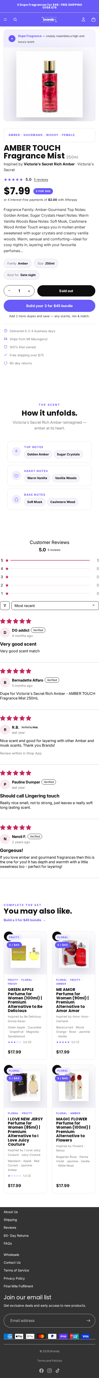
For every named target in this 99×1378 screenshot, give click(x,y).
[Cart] (93, 19)
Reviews (10, 1227)
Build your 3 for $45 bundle (49, 306)
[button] (49, 560)
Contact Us (12, 1262)
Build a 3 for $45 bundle (25, 920)
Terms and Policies (49, 1360)
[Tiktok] (57, 1370)
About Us (11, 1212)
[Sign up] (88, 1321)
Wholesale (11, 1255)
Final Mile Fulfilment (18, 1286)
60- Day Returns (16, 1235)
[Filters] (5, 605)
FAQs (8, 1243)
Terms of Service (16, 1270)
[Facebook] (41, 1370)
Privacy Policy (14, 1278)
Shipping (10, 1220)
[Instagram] (49, 1370)
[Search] (15, 19)
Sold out (66, 291)
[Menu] (5, 19)
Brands (54, 1351)
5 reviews (41, 179)
